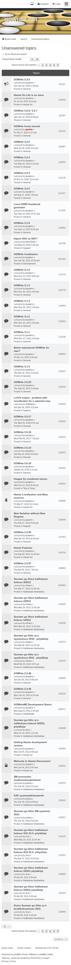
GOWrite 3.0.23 (22, 382)
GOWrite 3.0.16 (22, 432)
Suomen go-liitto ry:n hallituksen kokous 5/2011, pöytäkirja (29, 723)
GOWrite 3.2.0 (22, 188)
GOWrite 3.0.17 (22, 416)
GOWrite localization (26, 254)
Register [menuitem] (45, 4)
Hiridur (29, 585)
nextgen (46, 958)
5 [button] (54, 65)
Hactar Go (28, 104)
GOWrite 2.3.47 (22, 563)
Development (29, 263)
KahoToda (30, 242)
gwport (29, 520)
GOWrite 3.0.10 (22, 463)
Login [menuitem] (58, 4)
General (27, 89)
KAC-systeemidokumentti (29, 795)
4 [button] (50, 65)
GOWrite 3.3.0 (22, 79)
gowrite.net (20, 19)
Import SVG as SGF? (26, 238)
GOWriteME (28, 714)
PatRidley (30, 404)
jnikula (29, 783)
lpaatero (29, 83)
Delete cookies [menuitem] (24, 948)
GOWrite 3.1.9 (22, 223)
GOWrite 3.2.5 (22, 141)
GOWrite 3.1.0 (22, 366)
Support (27, 248)
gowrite (29, 129)
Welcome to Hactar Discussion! (32, 761)
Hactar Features (23, 547)
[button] (32, 4)
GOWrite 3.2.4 (22, 157)
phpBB (16, 954)
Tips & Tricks (29, 488)
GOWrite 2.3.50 (22, 532)
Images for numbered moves (30, 478)
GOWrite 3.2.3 (22, 173)
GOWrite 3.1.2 (22, 316)
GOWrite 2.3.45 (22, 688)
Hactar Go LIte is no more (29, 95)
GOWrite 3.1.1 (22, 332)
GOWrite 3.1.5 (22, 269)
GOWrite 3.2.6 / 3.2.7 (25, 110)
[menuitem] (5, 961)
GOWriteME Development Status (33, 704)
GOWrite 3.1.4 (22, 285)
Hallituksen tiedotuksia (33, 592)
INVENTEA (35, 958)
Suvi (28, 730)
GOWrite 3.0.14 (22, 447)
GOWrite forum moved (27, 126)
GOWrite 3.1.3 (22, 301)
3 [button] (46, 65)
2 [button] (42, 65)
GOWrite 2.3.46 (22, 673)
